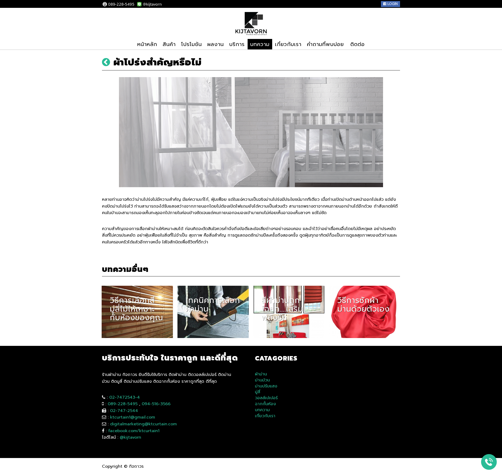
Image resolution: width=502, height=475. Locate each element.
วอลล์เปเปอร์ (266, 398)
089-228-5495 (123, 404)
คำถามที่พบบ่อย (325, 44)
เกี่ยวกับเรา (288, 44)
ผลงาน (215, 44)
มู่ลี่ (257, 392)
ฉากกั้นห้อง (265, 404)
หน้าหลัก (147, 44)
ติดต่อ (357, 44)
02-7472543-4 (124, 397)
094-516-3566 (156, 404)
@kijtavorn (130, 437)
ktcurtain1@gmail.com (132, 417)
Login (392, 3)
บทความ (260, 44)
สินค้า (169, 44)
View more (137, 312)
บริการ (237, 44)
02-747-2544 (124, 411)
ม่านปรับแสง (266, 386)
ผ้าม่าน (261, 374)
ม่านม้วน (262, 380)
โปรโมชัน (191, 44)
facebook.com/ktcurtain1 (133, 431)
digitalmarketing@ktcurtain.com (143, 424)
